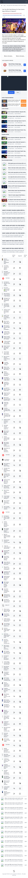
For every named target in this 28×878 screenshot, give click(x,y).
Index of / (7, 605)
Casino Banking (10, 113)
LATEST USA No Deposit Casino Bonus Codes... (7, 317)
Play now (23, 101)
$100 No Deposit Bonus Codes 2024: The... (7, 630)
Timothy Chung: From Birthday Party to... (7, 410)
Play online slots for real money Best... (7, 568)
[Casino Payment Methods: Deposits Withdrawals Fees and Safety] (4, 112)
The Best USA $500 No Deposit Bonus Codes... (7, 470)
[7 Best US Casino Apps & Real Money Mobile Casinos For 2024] (4, 195)
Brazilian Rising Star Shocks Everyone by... (7, 641)
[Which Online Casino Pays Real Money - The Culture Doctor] (4, 191)
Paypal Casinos (10, 127)
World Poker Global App (14, 100)
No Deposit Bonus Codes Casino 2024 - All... (7, 517)
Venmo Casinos (10, 131)
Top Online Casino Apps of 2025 (6, 615)
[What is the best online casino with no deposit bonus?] (4, 168)
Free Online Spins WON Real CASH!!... (7, 353)
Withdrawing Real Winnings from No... (7, 596)
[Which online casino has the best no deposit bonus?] (4, 182)
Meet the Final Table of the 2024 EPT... (7, 394)
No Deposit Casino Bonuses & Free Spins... (6, 657)
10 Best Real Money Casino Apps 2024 (7, 333)
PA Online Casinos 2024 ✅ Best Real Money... (7, 289)
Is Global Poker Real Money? (6, 363)
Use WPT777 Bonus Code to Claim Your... (7, 389)
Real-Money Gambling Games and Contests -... (6, 668)
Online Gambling (22, 201)
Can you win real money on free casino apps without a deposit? (16, 5)
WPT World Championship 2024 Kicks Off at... (7, 415)
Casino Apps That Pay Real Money (14, 192)
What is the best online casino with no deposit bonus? (20, 56)
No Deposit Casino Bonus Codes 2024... (7, 379)
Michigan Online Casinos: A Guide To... (6, 427)
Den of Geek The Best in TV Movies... (7, 507)
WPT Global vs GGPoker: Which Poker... (7, 465)
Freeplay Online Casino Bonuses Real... (7, 690)
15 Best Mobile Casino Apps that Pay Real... (7, 342)
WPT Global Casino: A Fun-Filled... (7, 740)
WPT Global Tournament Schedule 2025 (7, 679)
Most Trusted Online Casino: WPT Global (7, 337)
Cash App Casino (11, 118)
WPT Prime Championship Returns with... (7, 399)
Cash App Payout (11, 122)
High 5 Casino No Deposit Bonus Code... (7, 486)
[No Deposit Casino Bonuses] (4, 200)
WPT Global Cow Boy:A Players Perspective (6, 530)
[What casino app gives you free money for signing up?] (4, 173)
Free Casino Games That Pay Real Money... (6, 558)
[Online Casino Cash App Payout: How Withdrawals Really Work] (4, 121)
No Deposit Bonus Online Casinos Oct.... (7, 601)
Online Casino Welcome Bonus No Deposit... (7, 481)
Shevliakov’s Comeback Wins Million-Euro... (7, 674)
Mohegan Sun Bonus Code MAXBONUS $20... (7, 300)
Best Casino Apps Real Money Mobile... (6, 432)
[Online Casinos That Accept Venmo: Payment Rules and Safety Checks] (4, 130)
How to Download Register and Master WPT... (7, 684)
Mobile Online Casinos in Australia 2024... (7, 421)
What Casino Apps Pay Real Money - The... (7, 610)
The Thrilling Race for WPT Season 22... (7, 625)
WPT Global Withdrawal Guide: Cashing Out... (7, 444)
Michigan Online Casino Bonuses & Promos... (7, 273)
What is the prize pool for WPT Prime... (7, 368)
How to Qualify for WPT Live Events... (6, 712)
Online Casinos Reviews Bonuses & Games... (6, 524)
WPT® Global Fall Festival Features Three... (7, 578)
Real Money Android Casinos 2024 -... (7, 541)
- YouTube (7, 278)
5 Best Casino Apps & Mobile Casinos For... (7, 620)
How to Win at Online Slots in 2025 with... (7, 563)
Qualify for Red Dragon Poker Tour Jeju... (6, 384)
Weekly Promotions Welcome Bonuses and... (7, 750)
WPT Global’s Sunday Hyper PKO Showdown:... (7, 327)
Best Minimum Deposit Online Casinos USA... (7, 729)
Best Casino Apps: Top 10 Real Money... (7, 322)
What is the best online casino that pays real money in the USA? (8, 56)
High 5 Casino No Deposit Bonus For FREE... (7, 347)
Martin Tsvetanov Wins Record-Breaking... (7, 373)
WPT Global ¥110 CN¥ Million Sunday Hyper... (6, 584)
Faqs (4, 5)
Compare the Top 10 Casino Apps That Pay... (7, 475)
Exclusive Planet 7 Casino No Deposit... (6, 735)
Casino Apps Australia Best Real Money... (7, 663)
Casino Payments (18, 131)
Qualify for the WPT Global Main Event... (7, 573)
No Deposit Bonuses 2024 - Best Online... (7, 283)
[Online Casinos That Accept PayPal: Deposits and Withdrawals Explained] (4, 126)
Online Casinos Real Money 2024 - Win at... (7, 438)
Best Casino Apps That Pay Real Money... (7, 701)
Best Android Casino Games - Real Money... (7, 294)
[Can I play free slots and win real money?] (4, 177)
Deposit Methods (18, 113)
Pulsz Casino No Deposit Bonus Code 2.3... (6, 717)
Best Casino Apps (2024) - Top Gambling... (7, 647)
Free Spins (16, 201)
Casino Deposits (18, 118)
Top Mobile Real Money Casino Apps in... (6, 305)
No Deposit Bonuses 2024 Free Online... (7, 777)
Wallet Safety (24, 131)
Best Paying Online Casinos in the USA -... (7, 695)
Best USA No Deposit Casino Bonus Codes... (7, 358)
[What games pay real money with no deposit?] (4, 164)
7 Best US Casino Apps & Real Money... (7, 547)
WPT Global (10, 187)
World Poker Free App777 (13, 101)
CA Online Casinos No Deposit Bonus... (6, 267)
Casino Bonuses (11, 201)
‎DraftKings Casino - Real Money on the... (7, 760)
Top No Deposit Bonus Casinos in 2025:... (7, 793)
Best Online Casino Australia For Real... (6, 492)
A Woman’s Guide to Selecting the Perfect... (7, 723)
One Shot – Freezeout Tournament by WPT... (6, 590)
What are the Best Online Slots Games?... (7, 782)
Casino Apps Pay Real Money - (7, 788)
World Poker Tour (16, 187)
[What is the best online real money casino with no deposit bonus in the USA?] (4, 204)
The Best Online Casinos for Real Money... (7, 772)
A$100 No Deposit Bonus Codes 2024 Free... (7, 635)
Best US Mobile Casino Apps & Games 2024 (7, 536)
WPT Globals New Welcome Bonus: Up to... (7, 652)
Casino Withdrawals (18, 122)
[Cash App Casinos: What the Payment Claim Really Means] (4, 117)
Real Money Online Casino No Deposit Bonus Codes (17, 165)
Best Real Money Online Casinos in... (7, 755)
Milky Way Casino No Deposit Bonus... (6, 404)
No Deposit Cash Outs (6, 460)
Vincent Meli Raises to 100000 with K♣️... (6, 552)
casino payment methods (15, 874)
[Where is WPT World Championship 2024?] (4, 186)
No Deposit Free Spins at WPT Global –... (7, 706)
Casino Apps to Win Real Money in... (6, 497)
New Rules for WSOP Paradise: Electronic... (7, 450)
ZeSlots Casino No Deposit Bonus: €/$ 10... (7, 311)
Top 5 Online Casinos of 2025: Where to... (6, 502)
